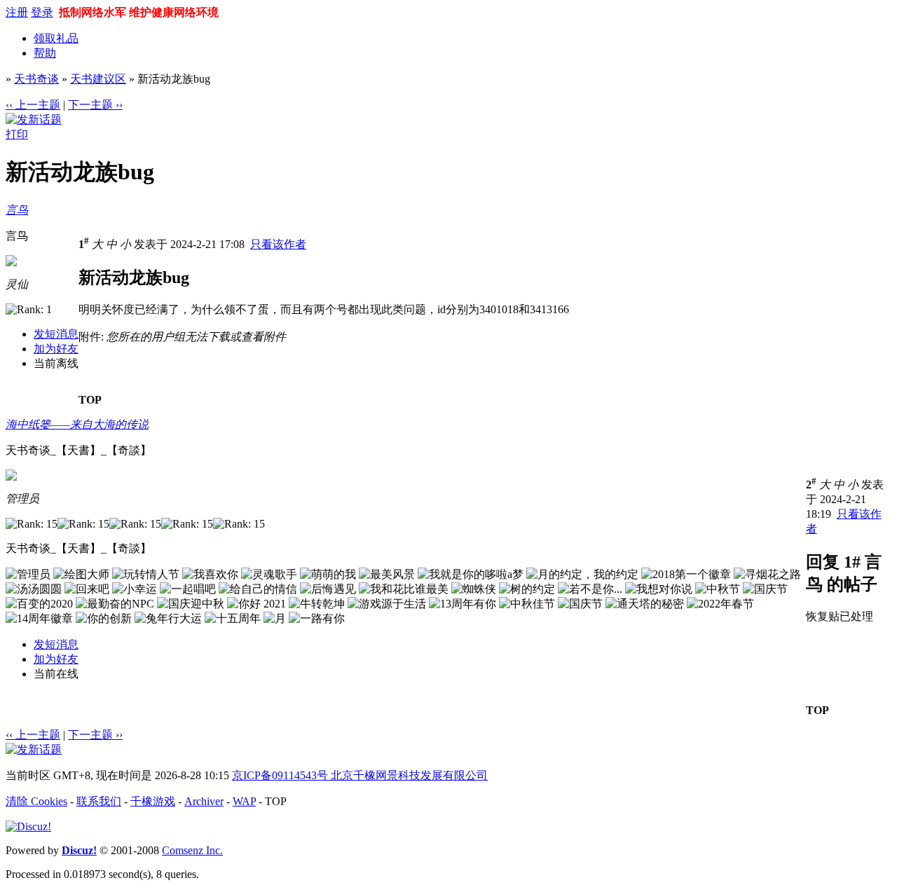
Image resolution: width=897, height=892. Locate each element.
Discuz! (79, 850)
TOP (90, 400)
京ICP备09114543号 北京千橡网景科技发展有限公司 (360, 775)
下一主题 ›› (95, 105)
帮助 (45, 53)
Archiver (204, 801)
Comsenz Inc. (192, 850)
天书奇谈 (36, 79)
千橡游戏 (152, 801)
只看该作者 (278, 244)
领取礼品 (56, 38)
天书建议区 (98, 79)
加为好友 (56, 349)
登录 (42, 12)
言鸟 (17, 210)
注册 (17, 12)
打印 (17, 134)
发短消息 (56, 334)
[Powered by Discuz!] (28, 826)
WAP (244, 801)
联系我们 (98, 801)
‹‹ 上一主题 (33, 105)
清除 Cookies (36, 801)
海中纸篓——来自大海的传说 (77, 424)
